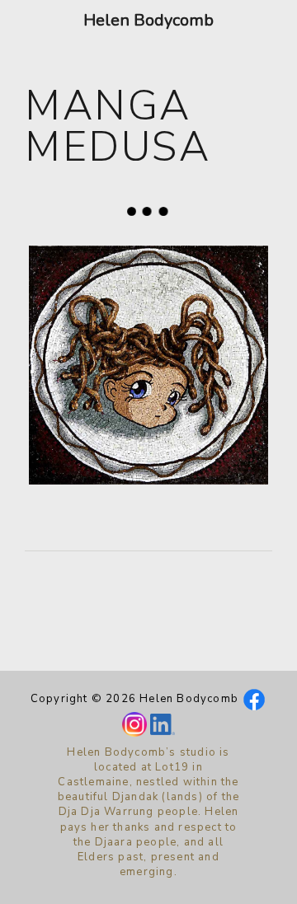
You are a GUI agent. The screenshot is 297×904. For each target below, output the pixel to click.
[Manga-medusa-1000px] (148, 365)
